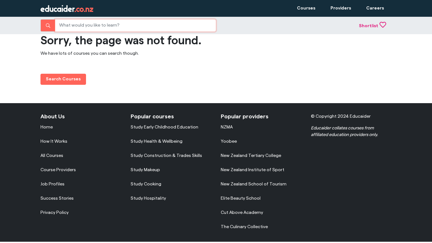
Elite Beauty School (241, 198)
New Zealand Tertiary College (251, 155)
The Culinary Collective (244, 227)
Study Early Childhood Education (164, 127)
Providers (340, 8)
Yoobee (229, 141)
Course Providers (58, 170)
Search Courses (63, 79)
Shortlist (368, 26)
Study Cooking (146, 184)
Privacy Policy (54, 212)
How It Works (53, 141)
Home (46, 127)
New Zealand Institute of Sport (252, 170)
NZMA (227, 127)
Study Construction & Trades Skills (166, 155)
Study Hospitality (148, 198)
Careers (375, 8)
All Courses (51, 155)
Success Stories (57, 198)
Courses (306, 8)
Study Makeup (145, 170)
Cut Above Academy (242, 212)
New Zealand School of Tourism (254, 184)
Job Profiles (52, 184)
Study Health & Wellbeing (156, 141)
